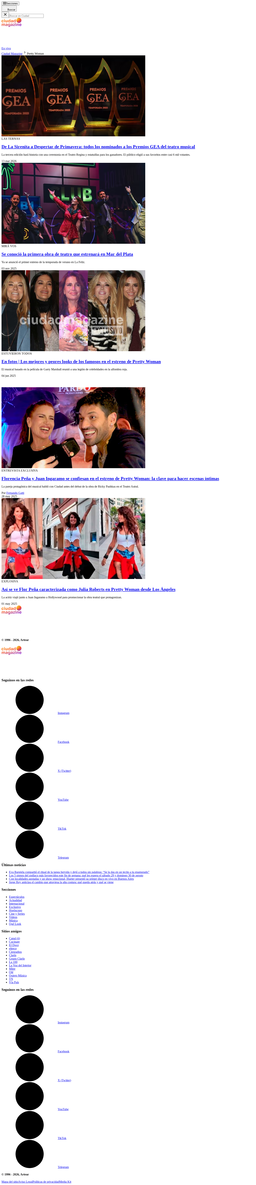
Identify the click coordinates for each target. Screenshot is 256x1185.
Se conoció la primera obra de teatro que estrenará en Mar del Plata (67, 254)
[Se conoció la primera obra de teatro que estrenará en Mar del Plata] (128, 204)
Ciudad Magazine (11, 53)
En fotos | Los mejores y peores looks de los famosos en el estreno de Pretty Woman (81, 361)
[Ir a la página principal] (29, 45)
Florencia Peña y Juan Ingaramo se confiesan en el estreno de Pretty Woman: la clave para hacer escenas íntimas (110, 478)
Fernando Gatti (15, 492)
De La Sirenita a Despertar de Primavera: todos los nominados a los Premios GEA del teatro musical (98, 146)
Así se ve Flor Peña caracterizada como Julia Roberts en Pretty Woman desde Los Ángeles (88, 589)
